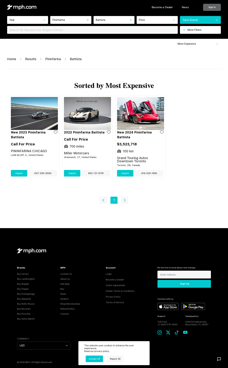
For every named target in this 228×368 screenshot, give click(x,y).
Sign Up (184, 283)
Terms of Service (115, 302)
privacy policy (101, 351)
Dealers (64, 299)
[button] (103, 200)
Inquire (19, 173)
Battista (76, 59)
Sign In (212, 7)
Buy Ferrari (23, 274)
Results (30, 59)
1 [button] (114, 200)
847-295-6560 (42, 173)
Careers (64, 314)
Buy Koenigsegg (26, 294)
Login (109, 274)
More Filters (194, 29)
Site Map (64, 284)
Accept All (94, 359)
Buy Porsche (23, 314)
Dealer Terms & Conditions (120, 291)
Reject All (115, 359)
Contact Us (66, 274)
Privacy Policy (113, 297)
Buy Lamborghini (26, 279)
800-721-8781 (96, 173)
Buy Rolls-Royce (26, 304)
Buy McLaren (24, 309)
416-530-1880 (149, 173)
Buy (62, 289)
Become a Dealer (162, 7)
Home (11, 59)
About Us (65, 279)
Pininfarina (53, 59)
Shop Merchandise (70, 304)
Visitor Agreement (115, 285)
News (185, 7)
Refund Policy (67, 309)
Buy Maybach (24, 299)
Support (161, 316)
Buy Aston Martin (26, 319)
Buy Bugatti (23, 284)
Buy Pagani (23, 289)
